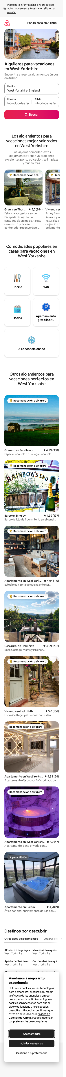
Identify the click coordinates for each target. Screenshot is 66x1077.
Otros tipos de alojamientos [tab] (21, 938)
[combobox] (31, 90)
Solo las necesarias (31, 1043)
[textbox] (18, 103)
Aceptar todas (32, 1034)
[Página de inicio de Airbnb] (7, 23)
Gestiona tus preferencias (31, 1053)
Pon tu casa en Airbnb (42, 23)
